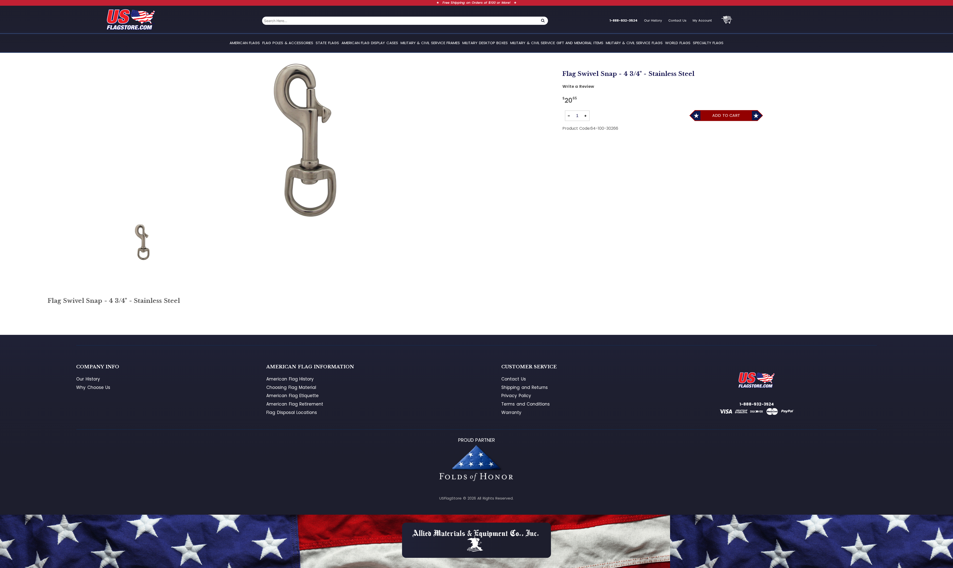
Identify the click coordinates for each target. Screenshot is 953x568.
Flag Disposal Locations (291, 412)
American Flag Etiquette (292, 396)
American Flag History (290, 379)
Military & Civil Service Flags (634, 42)
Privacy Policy (516, 396)
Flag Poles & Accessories (287, 42)
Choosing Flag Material (291, 387)
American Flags (245, 42)
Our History (653, 20)
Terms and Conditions (525, 404)
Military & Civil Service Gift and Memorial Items (556, 42)
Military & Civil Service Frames (430, 42)
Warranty (511, 412)
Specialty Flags (708, 42)
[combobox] (400, 21)
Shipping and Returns (524, 387)
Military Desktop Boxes (485, 42)
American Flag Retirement (294, 404)
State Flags (327, 42)
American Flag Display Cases (369, 42)
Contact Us (677, 20)
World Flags (677, 42)
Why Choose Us (93, 387)
